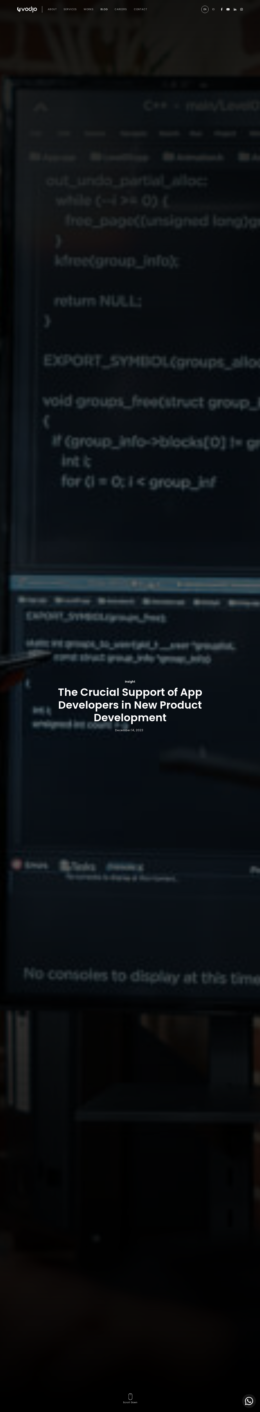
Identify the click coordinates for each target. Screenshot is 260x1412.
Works (89, 9)
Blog (104, 9)
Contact (140, 9)
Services (70, 9)
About (52, 9)
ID (213, 9)
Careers (121, 9)
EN (205, 9)
